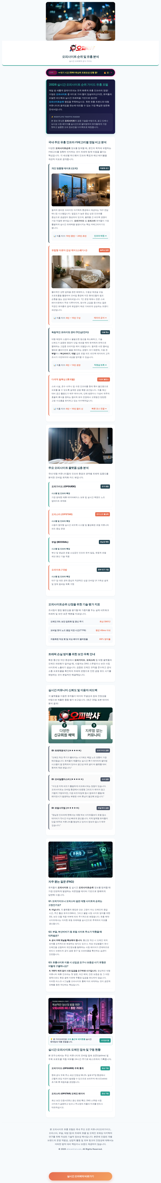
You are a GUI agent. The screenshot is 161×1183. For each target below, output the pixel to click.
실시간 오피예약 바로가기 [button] (80, 1176)
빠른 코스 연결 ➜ (99, 408)
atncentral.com (74, 1149)
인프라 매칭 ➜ (100, 236)
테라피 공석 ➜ (100, 318)
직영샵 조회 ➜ (100, 365)
